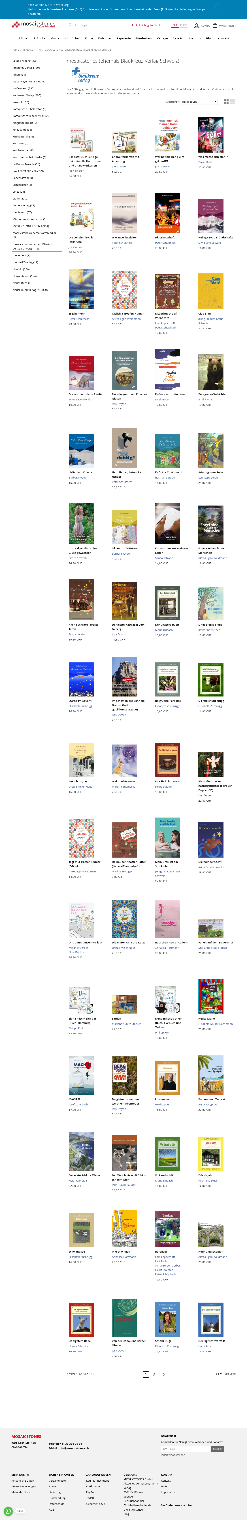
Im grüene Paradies (168, 701)
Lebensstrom (23, 178)
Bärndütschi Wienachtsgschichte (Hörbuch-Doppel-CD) (215, 785)
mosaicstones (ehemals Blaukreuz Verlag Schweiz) (34, 246)
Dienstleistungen (134, 1509)
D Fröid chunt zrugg (211, 701)
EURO (184, 25)
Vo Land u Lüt (164, 1175)
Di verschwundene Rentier (86, 394)
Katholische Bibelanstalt (29, 109)
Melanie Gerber (78, 947)
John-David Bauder (123, 1185)
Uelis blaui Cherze (80, 472)
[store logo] (33, 24)
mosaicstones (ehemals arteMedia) (34, 235)
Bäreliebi (161, 1251)
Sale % (178, 38)
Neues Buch (22, 283)
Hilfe (164, 1486)
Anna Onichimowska (211, 867)
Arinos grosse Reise (210, 472)
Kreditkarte (93, 1486)
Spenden (129, 1496)
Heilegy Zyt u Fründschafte (215, 237)
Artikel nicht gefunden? (146, 25)
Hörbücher (72, 38)
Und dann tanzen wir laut (85, 942)
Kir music (20, 143)
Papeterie (124, 38)
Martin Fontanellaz (123, 786)
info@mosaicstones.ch (74, 1448)
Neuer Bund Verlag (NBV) (30, 290)
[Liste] (232, 101)
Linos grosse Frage (210, 625)
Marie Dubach (164, 630)
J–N (39, 49)
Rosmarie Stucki (165, 477)
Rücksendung (57, 1498)
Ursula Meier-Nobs (80, 786)
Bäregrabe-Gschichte (212, 394)
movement (21, 255)
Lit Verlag (20, 198)
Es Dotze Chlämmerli (168, 472)
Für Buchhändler (134, 1501)
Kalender (105, 38)
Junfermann (23, 88)
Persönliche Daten (22, 1480)
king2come (22, 129)
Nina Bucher (76, 952)
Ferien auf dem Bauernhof (215, 942)
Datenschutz (56, 1504)
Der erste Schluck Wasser (85, 1175)
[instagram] (178, 1510)
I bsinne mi (162, 1099)
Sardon (116, 1018)
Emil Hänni (205, 399)
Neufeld (21, 269)
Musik (55, 38)
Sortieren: (172, 101)
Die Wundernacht (210, 862)
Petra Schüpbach (165, 327)
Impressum (168, 1492)
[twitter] (186, 1510)
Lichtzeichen (22, 184)
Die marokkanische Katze (128, 942)
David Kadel (205, 162)
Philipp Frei (76, 1028)
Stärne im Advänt (80, 701)
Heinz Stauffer (164, 786)
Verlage (162, 38)
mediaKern (22, 212)
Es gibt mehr (77, 313)
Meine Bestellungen (23, 1486)
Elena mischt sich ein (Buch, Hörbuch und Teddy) (168, 1023)
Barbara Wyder (78, 477)
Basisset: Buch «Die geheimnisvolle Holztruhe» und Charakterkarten (85, 161)
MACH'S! (74, 1099)
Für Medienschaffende (137, 1505)
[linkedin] (194, 1510)
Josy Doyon (119, 404)
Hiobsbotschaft (165, 237)
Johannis (20, 74)
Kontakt (223, 38)
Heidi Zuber (162, 1104)
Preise (52, 1486)
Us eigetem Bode (80, 1341)
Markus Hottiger (122, 871)
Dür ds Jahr (205, 1175)
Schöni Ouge (163, 1341)
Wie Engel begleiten (125, 237)
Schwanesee (77, 1251)
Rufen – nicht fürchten (170, 394)
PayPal (90, 1492)
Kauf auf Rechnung (97, 1480)
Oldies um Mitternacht (127, 548)
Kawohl (21, 102)
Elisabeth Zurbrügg (80, 706)
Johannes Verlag (26, 67)
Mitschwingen (121, 1251)
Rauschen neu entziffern (171, 942)
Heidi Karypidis (207, 1104)
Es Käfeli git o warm (167, 781)
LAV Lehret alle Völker (28, 171)
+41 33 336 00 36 (71, 1444)
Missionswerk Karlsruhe (29, 219)
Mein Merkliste (20, 1492)
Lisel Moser (162, 399)
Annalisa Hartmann (167, 947)
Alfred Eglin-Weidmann (126, 319)
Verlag (127, 1488)
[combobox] (100, 25)
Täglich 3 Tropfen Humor (128, 313)
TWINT (90, 1498)
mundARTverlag (25, 262)
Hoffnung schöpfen (210, 1251)
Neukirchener (25, 276)
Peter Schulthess (122, 242)
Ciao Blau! (205, 313)
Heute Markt (206, 1018)
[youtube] (171, 1510)
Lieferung (55, 1492)
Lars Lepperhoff (165, 323)
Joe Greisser (76, 170)
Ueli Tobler (205, 795)
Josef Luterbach (78, 1104)
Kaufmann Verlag (27, 95)
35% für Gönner (133, 1492)
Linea (19, 191)
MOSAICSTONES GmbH (31, 226)
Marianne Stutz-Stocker (212, 947)
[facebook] (163, 1510)
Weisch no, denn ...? (82, 781)
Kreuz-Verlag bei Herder (29, 157)
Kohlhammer (23, 150)
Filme (89, 38)
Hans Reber (205, 1346)
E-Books (40, 38)
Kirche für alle (23, 136)
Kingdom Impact (25, 122)
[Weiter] (162, 1374)
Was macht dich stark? (213, 157)
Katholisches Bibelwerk (30, 116)
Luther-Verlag (24, 205)
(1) (171, 410)
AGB (51, 1509)
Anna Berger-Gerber (167, 1265)
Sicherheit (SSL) (95, 1504)
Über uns (194, 38)
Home (15, 49)
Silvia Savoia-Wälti (209, 242)
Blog (209, 38)
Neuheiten (144, 38)
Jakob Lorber (24, 61)
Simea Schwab (78, 558)
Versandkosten (58, 1480)
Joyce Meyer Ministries (29, 81)
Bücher (23, 38)
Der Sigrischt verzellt (211, 1341)
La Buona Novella (26, 164)
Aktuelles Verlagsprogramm (141, 1483)
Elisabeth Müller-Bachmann (215, 1024)
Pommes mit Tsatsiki (211, 1099)
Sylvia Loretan (77, 634)
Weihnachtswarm (123, 781)
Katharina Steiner (209, 630)
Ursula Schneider (79, 1346)
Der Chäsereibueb (167, 625)
